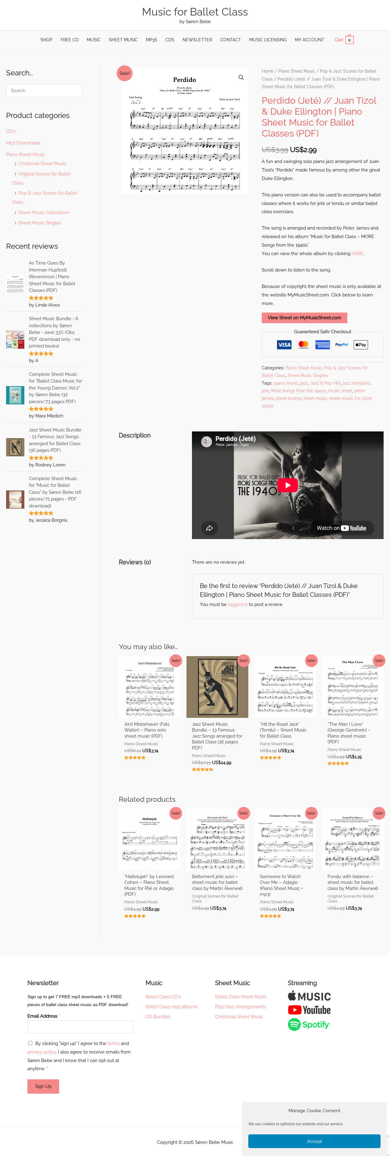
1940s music (286, 383)
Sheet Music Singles (40, 223)
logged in (238, 604)
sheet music (315, 398)
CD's (11, 131)
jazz (304, 383)
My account (309, 39)
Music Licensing (268, 39)
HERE (357, 253)
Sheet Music (123, 39)
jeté (265, 390)
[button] (241, 77)
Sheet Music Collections (44, 212)
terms (114, 1043)
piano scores (288, 398)
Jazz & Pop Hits (325, 383)
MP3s (151, 39)
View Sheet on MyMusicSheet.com (304, 317)
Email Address (43, 1016)
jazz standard (356, 383)
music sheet (340, 390)
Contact (230, 39)
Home (268, 71)
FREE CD (70, 39)
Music (94, 39)
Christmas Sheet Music (42, 163)
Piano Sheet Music (25, 154)
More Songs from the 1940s (298, 390)
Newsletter (197, 39)
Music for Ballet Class (195, 11)
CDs (169, 39)
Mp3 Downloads (23, 143)
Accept (314, 1141)
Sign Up (43, 1086)
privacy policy (41, 1052)
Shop (46, 39)
